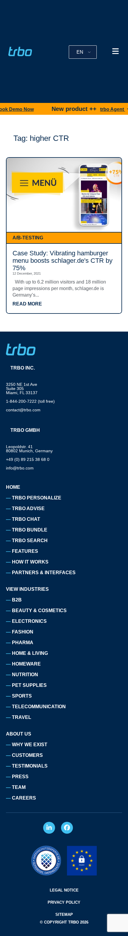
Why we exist (29, 744)
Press (20, 776)
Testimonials (30, 765)
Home (13, 487)
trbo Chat (26, 519)
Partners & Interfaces (44, 572)
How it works (30, 561)
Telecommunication (39, 706)
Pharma (22, 642)
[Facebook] (67, 828)
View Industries (27, 589)
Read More (27, 304)
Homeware (26, 663)
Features (25, 551)
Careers (24, 797)
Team (19, 787)
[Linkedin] (49, 828)
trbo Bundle (29, 529)
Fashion (22, 631)
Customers (27, 755)
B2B (17, 599)
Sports (22, 695)
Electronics (29, 621)
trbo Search (30, 540)
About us (18, 733)
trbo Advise (28, 508)
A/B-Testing (28, 237)
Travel (21, 717)
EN (80, 52)
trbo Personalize (36, 497)
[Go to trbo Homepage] (20, 51)
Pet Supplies (29, 685)
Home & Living (30, 653)
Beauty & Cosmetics (39, 610)
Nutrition (25, 674)
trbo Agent (104, 109)
